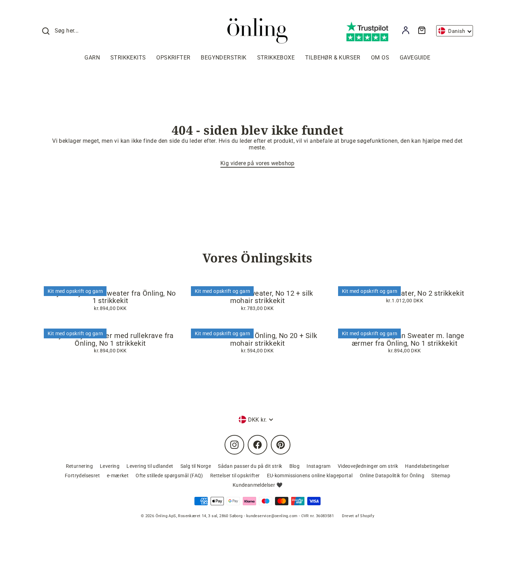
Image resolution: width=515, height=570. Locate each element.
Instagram (319, 466)
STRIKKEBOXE (276, 57)
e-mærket (118, 475)
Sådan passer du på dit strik (250, 466)
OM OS (380, 57)
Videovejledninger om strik (368, 466)
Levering (109, 466)
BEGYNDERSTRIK (223, 57)
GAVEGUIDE (415, 57)
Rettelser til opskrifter (235, 475)
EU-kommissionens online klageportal (310, 475)
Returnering (79, 466)
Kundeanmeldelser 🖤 (257, 485)
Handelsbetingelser (427, 466)
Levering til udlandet (149, 466)
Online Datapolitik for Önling (392, 475)
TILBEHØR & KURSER (332, 57)
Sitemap (440, 475)
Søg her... (67, 30)
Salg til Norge (195, 466)
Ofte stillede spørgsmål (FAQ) (169, 475)
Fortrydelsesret (82, 475)
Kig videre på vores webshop (257, 163)
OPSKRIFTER (173, 57)
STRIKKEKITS (128, 57)
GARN (92, 57)
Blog (294, 466)
